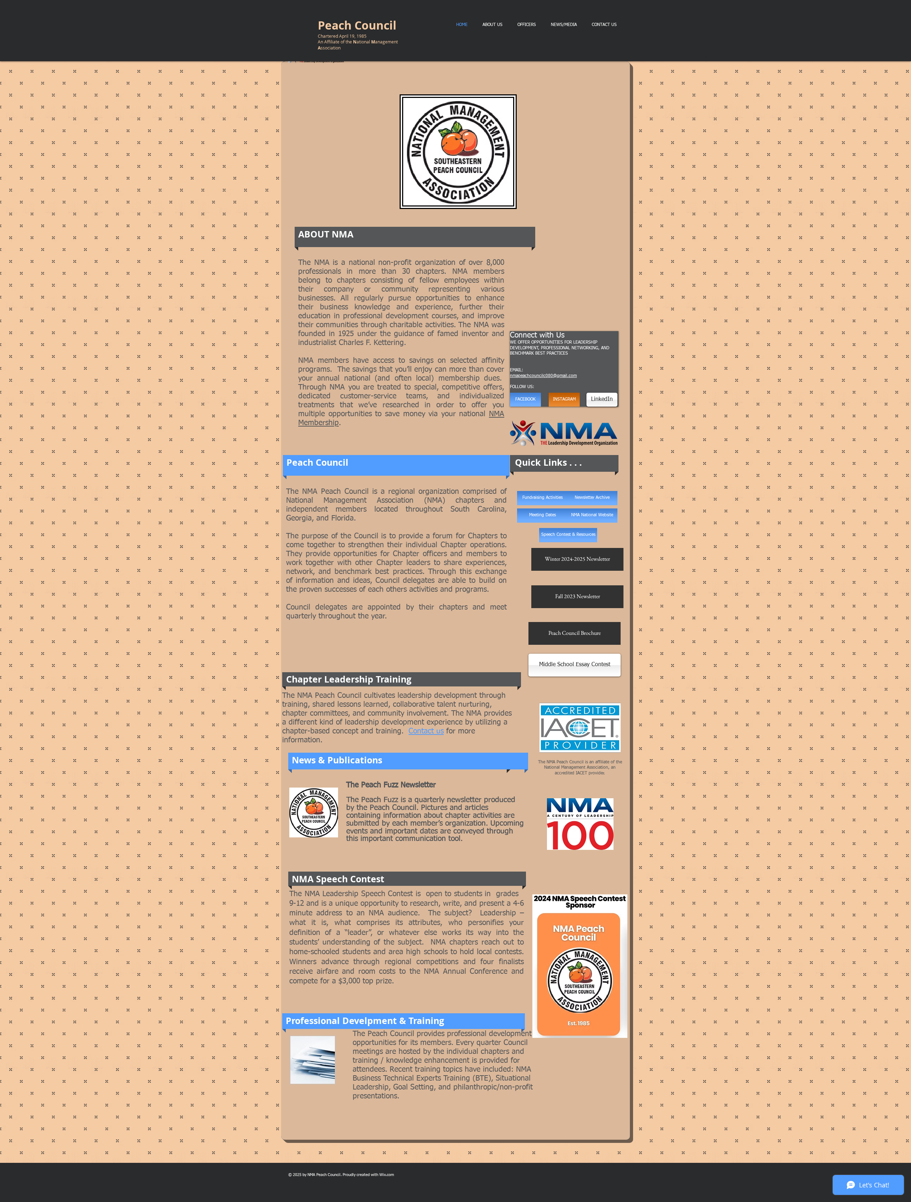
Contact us (426, 731)
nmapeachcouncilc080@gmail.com (543, 376)
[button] (592, 515)
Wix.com (386, 1175)
